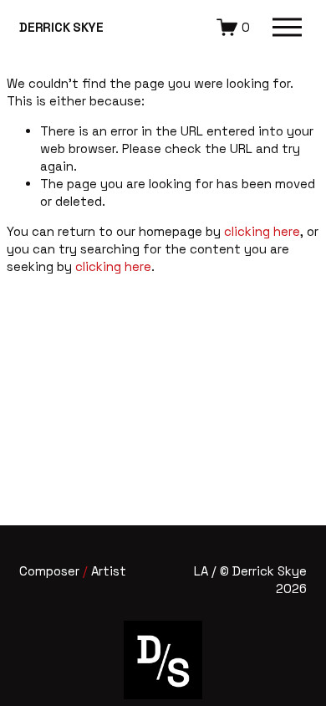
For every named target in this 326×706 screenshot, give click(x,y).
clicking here (262, 231)
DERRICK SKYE (61, 27)
